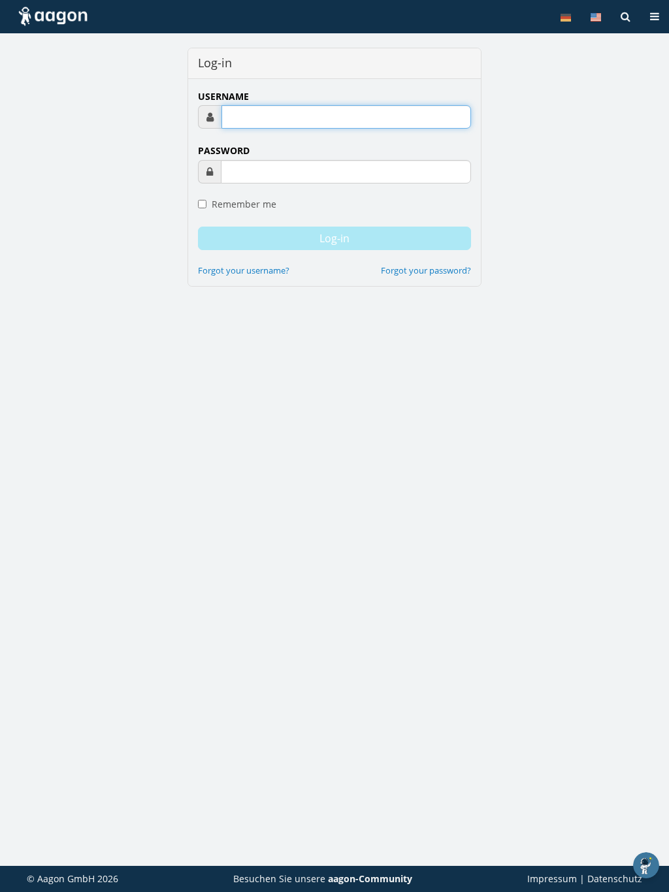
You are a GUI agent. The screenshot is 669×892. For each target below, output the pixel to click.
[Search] (625, 16)
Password (224, 150)
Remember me (242, 204)
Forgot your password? (426, 270)
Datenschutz (614, 878)
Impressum (552, 878)
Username (223, 96)
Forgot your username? (243, 270)
